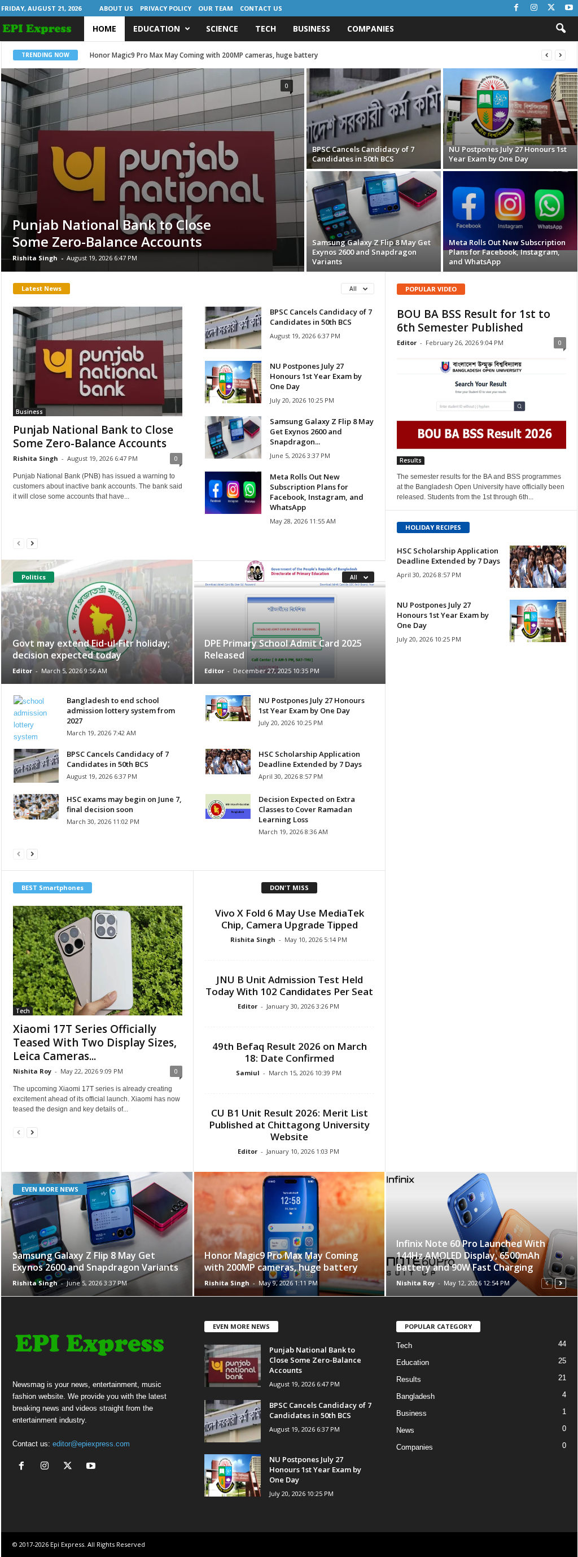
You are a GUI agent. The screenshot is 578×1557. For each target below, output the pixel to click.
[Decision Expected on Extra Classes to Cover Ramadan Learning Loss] (228, 806)
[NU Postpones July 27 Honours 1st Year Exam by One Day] (510, 106)
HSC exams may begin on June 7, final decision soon (124, 804)
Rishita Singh (35, 258)
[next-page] (32, 543)
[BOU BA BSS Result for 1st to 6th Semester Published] (481, 410)
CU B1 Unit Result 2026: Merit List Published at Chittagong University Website (289, 1124)
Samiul (248, 1072)
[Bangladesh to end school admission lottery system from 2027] (36, 719)
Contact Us (261, 8)
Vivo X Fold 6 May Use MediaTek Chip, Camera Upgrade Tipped (289, 918)
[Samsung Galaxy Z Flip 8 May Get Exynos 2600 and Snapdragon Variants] (373, 208)
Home (104, 28)
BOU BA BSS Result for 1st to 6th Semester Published (473, 321)
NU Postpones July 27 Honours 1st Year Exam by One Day (508, 154)
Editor (22, 670)
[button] (560, 28)
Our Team (215, 8)
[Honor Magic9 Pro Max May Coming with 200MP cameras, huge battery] (289, 1234)
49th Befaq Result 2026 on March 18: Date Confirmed (289, 1052)
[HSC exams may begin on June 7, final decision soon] (36, 806)
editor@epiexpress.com (91, 1444)
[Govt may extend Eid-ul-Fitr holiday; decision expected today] (97, 622)
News (405, 1430)
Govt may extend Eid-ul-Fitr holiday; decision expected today (91, 649)
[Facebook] (516, 8)
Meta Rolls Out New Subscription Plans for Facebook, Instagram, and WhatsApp (507, 252)
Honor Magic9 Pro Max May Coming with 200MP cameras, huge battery (204, 55)
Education (156, 28)
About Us (116, 8)
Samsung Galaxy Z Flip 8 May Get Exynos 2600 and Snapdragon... (322, 431)
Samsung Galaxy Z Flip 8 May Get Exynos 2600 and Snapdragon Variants (371, 252)
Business (311, 28)
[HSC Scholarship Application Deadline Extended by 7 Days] (228, 761)
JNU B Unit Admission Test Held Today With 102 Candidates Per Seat (289, 985)
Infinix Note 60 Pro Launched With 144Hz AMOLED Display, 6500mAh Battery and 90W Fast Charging (470, 1255)
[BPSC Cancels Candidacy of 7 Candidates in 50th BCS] (373, 118)
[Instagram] (534, 8)
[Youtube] (569, 8)
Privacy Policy (165, 8)
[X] (551, 8)
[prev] (546, 55)
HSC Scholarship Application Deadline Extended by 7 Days (310, 759)
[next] (560, 55)
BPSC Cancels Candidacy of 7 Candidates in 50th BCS (363, 154)
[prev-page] (18, 543)
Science (222, 28)
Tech (265, 28)
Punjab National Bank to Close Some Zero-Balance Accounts (111, 233)
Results (411, 460)
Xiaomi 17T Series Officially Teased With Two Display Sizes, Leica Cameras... (95, 1042)
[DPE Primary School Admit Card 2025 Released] (289, 622)
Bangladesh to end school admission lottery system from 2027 (121, 710)
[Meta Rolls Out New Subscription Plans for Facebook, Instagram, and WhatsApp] (510, 210)
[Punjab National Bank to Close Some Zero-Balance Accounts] (152, 170)
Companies (370, 28)
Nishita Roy (32, 1071)
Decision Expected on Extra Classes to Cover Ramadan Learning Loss (307, 809)
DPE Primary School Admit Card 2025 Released (283, 649)
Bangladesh (415, 1396)
